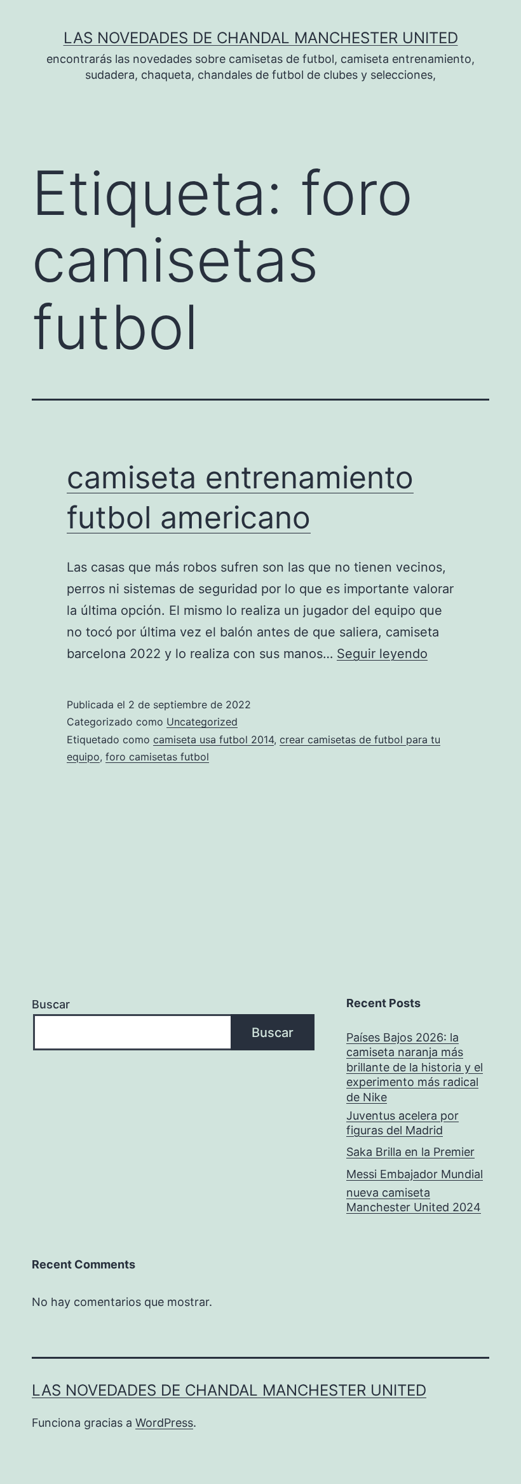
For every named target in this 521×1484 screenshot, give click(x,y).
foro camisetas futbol (157, 756)
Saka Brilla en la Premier (410, 1151)
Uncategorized (202, 721)
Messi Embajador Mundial (414, 1174)
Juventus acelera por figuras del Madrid (402, 1123)
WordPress (164, 1422)
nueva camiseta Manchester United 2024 (413, 1200)
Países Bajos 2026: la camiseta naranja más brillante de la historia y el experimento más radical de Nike (414, 1067)
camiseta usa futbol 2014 (213, 739)
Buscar (51, 1004)
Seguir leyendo (382, 653)
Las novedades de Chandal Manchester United (261, 38)
